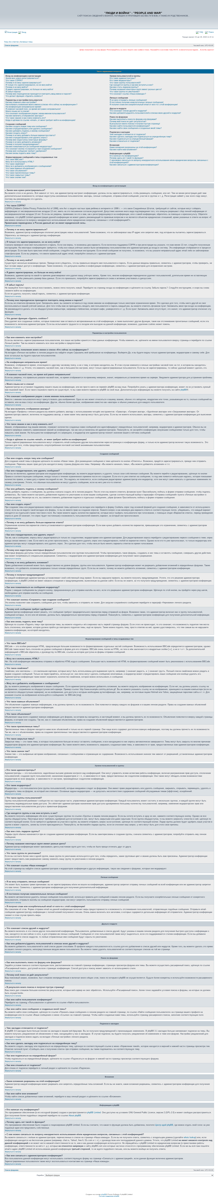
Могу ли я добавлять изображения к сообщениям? (29, 166)
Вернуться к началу (13, 202)
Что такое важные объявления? (20, 168)
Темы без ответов (11, 42)
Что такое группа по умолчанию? (125, 92)
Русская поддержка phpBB (109, 1196)
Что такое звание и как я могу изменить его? (26, 118)
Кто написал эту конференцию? (124, 156)
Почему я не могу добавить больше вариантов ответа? (31, 135)
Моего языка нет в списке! (17, 111)
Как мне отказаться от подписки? (125, 141)
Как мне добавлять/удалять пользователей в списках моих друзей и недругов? (145, 113)
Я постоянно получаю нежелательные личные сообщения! (136, 102)
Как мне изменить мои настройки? (21, 102)
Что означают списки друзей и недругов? (128, 111)
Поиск (211, 32)
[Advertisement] (109, 60)
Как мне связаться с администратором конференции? (134, 165)
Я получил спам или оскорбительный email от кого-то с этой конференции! (144, 104)
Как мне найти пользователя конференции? (130, 126)
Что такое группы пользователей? (125, 83)
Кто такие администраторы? (123, 78)
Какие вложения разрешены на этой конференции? (133, 147)
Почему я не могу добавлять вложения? (24, 142)
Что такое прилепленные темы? (20, 173)
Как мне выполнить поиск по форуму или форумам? (133, 119)
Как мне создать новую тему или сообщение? (26, 126)
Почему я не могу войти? (17, 87)
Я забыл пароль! (13, 92)
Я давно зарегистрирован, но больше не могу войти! (29, 89)
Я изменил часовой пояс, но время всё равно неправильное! (33, 109)
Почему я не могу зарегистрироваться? (23, 83)
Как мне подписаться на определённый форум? (131, 139)
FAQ (201, 32)
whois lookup (190, 1137)
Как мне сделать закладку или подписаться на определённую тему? (141, 137)
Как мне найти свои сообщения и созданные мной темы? (136, 128)
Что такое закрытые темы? (18, 175)
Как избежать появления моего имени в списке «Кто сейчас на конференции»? (41, 104)
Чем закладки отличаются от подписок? (128, 134)
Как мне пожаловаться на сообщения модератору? (29, 146)
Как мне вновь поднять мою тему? (21, 153)
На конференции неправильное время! (23, 107)
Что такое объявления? (16, 171)
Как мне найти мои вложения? (123, 149)
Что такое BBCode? (14, 159)
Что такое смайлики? (15, 164)
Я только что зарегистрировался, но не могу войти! (29, 85)
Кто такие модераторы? (121, 80)
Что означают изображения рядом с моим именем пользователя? (36, 113)
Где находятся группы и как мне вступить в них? (131, 85)
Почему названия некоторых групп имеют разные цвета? (136, 89)
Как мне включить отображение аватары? (25, 116)
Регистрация (12, 32)
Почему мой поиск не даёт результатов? (128, 121)
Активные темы (26, 42)
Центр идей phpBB (164, 1125)
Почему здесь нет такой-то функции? (126, 158)
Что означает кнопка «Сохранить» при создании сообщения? (34, 149)
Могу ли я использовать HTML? (20, 162)
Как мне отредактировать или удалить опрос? (26, 137)
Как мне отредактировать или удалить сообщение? (29, 129)
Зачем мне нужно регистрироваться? (22, 78)
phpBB (183, 390)
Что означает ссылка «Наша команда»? (128, 94)
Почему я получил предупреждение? (22, 144)
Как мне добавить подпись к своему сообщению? (28, 131)
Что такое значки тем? (16, 177)
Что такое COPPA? (14, 80)
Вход (24, 32)
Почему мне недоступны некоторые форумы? (26, 140)
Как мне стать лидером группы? (124, 87)
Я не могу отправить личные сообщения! (128, 100)
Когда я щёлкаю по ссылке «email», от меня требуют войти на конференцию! (40, 120)
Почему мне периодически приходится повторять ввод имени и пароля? (38, 94)
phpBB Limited (94, 1112)
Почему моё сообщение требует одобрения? (26, 151)
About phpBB (75, 1115)
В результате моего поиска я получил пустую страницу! (135, 124)
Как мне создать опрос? (16, 133)
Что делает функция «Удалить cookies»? (24, 96)
